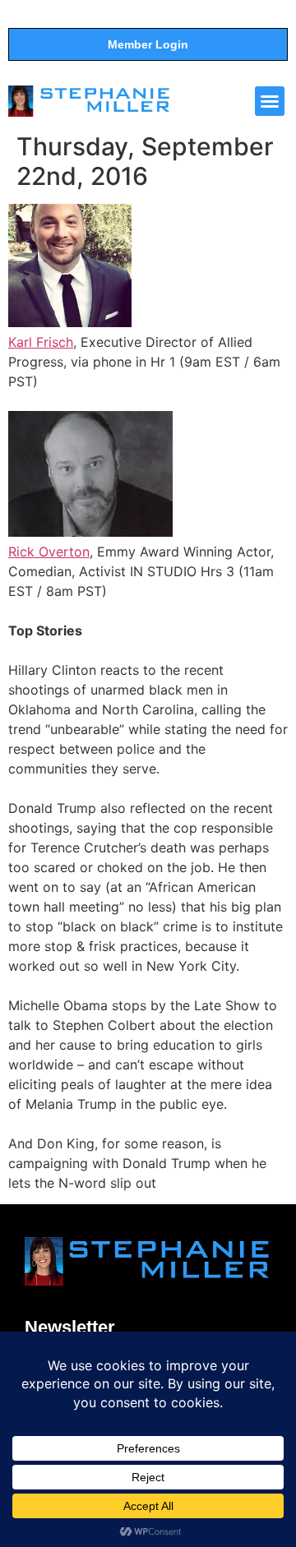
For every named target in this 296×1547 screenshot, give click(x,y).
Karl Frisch (40, 342)
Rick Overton (49, 551)
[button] (269, 101)
